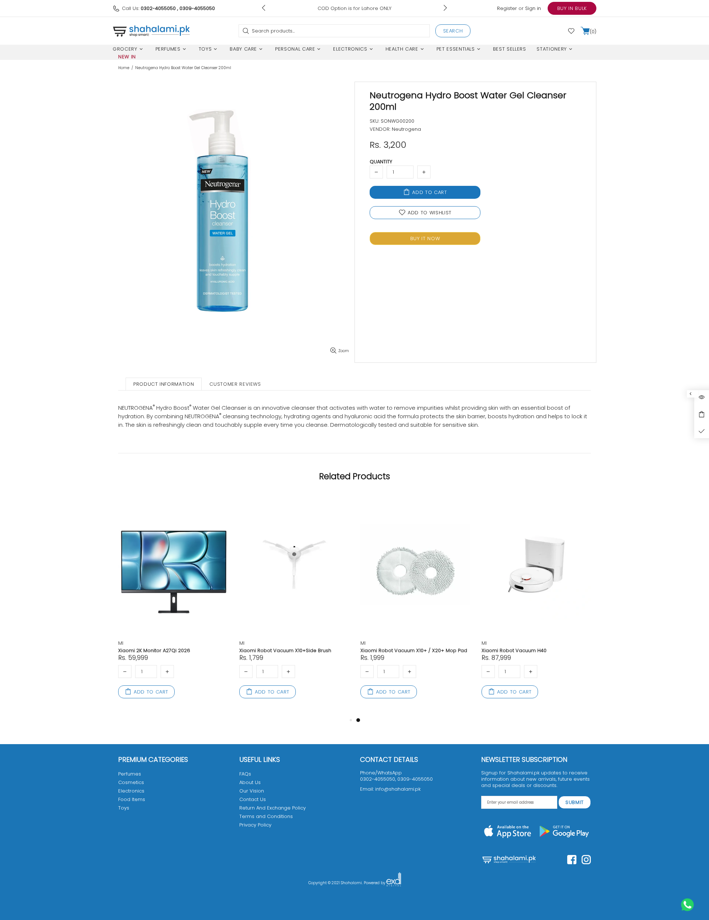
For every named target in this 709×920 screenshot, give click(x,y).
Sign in (533, 8)
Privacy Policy (255, 824)
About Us (250, 782)
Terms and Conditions (266, 816)
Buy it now (425, 238)
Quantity (381, 162)
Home (123, 68)
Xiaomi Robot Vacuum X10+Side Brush (285, 650)
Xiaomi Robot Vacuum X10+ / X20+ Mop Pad (413, 650)
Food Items (131, 799)
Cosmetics (131, 782)
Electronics (131, 790)
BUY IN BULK (572, 8)
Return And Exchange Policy (272, 807)
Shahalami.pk (151, 30)
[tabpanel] (415, 605)
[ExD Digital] (393, 883)
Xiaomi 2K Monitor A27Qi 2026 (154, 650)
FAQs (245, 773)
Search (453, 30)
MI (120, 643)
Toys (123, 807)
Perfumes (129, 773)
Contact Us (252, 799)
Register (507, 8)
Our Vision (251, 790)
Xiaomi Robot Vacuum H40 (514, 650)
